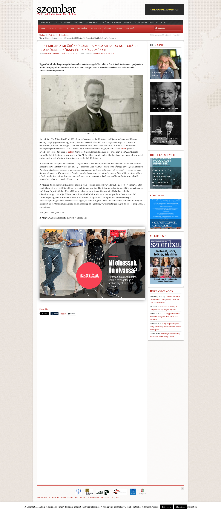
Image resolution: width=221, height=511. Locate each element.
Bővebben (192, 506)
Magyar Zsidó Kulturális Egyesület (61, 53)
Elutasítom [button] (180, 506)
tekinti (123, 148)
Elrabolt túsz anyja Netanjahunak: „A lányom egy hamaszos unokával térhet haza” (165, 299)
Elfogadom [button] (166, 506)
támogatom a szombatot (164, 9)
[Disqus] (92, 359)
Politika (52, 35)
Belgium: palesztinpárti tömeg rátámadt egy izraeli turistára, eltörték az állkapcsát (165, 326)
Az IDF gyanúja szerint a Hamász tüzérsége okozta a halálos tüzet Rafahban (165, 316)
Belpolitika (64, 35)
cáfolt (70, 151)
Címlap (42, 35)
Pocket (63, 313)
